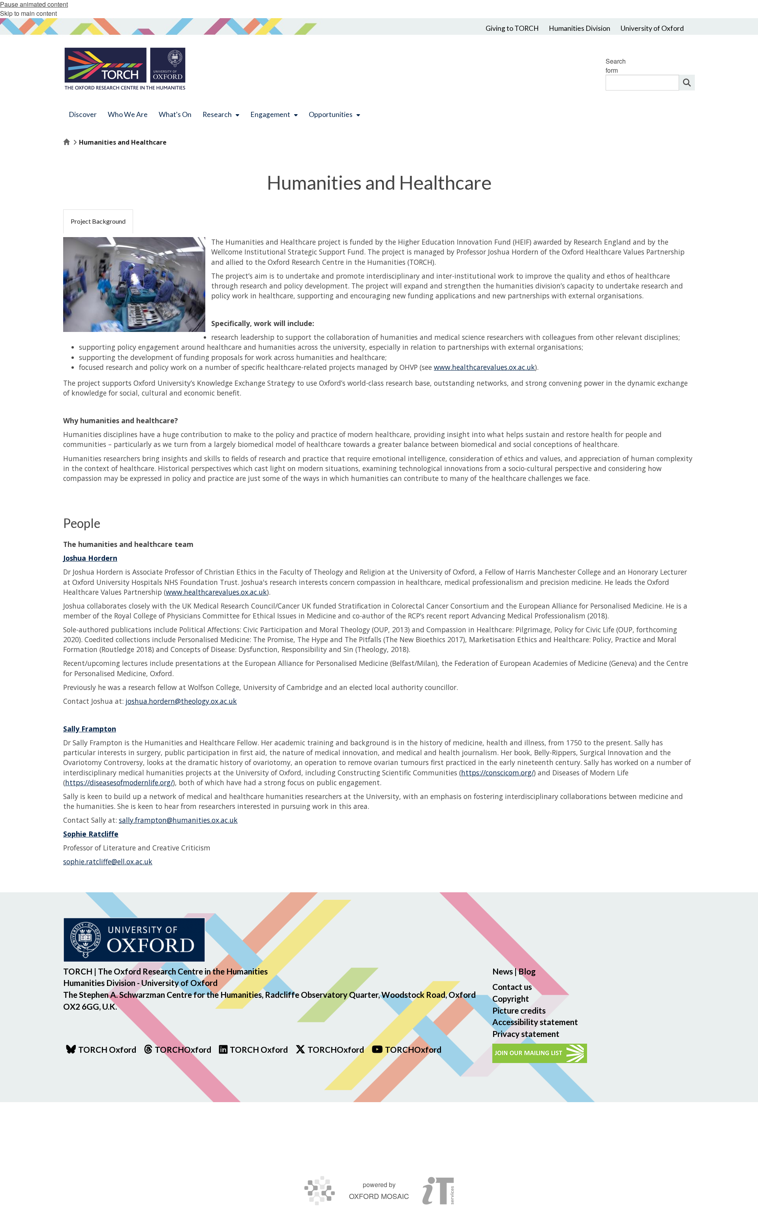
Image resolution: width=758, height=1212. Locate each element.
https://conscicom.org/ (497, 772)
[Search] (687, 82)
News (502, 971)
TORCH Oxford (259, 1049)
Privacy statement (525, 1034)
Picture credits (519, 1010)
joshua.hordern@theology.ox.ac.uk (181, 701)
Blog (527, 971)
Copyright (510, 998)
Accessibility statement (535, 1022)
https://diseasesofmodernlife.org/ (119, 782)
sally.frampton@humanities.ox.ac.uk (178, 820)
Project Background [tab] (98, 221)
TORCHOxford (336, 1049)
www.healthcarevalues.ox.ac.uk (484, 367)
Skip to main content (28, 13)
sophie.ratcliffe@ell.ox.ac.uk (107, 861)
